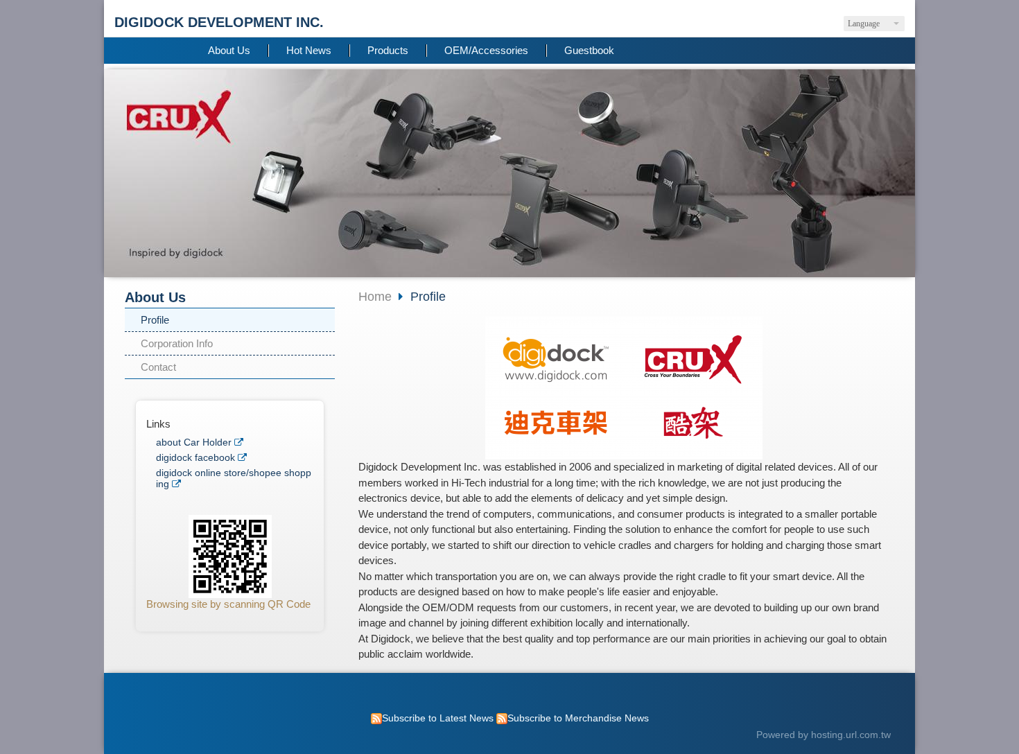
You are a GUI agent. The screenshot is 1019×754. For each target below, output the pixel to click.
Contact (158, 367)
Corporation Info (177, 343)
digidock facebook (195, 458)
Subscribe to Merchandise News (578, 718)
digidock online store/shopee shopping (233, 478)
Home (375, 297)
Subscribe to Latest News (438, 718)
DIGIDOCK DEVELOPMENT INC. (219, 22)
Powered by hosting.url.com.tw (823, 735)
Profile (155, 320)
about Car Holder (194, 442)
